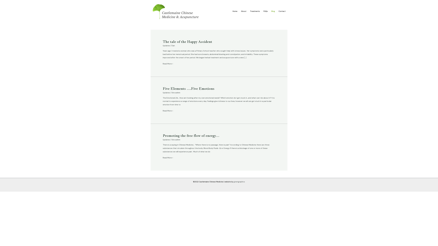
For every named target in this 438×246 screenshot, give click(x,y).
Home (235, 11)
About (243, 11)
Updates (166, 45)
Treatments (255, 11)
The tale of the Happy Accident (187, 41)
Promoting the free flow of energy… (191, 135)
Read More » (168, 63)
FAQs (265, 11)
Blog (273, 11)
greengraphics (239, 182)
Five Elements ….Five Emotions (188, 88)
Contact (282, 11)
